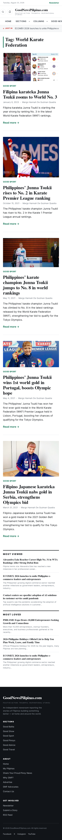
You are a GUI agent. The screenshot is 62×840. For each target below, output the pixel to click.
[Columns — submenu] (47, 21)
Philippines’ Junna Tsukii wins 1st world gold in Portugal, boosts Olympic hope (27, 385)
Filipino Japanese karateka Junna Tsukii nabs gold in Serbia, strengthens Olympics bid (29, 494)
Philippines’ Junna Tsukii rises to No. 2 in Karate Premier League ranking (27, 192)
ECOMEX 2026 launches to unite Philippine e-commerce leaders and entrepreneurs (27, 577)
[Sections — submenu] (29, 21)
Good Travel (9, 749)
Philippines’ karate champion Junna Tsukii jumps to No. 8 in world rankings (25, 285)
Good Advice (9, 745)
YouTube (31, 834)
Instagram (21, 834)
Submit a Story (10, 810)
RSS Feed (7, 815)
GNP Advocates (10, 787)
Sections (21, 21)
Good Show (8, 731)
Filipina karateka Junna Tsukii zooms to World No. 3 (30, 94)
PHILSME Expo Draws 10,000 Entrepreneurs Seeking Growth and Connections (31, 621)
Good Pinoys (9, 740)
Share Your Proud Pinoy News (17, 773)
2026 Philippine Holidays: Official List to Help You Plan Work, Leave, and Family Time (28, 640)
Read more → (11, 122)
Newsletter (54, 3)
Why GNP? (8, 777)
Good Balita (8, 726)
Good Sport (9, 86)
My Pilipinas (8, 768)
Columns (38, 21)
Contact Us (8, 791)
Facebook (7, 834)
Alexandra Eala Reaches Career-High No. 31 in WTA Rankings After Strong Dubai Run (30, 561)
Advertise (7, 782)
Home (8, 21)
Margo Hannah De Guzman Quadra (39, 102)
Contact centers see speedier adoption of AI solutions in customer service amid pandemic (30, 596)
